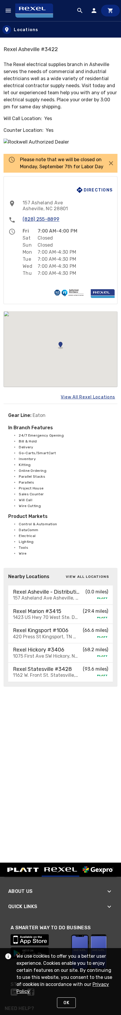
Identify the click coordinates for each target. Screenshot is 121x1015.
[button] (60, 595)
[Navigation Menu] (8, 11)
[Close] (111, 163)
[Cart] (110, 10)
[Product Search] (80, 11)
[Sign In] (94, 11)
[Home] (36, 11)
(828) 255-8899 (41, 219)
